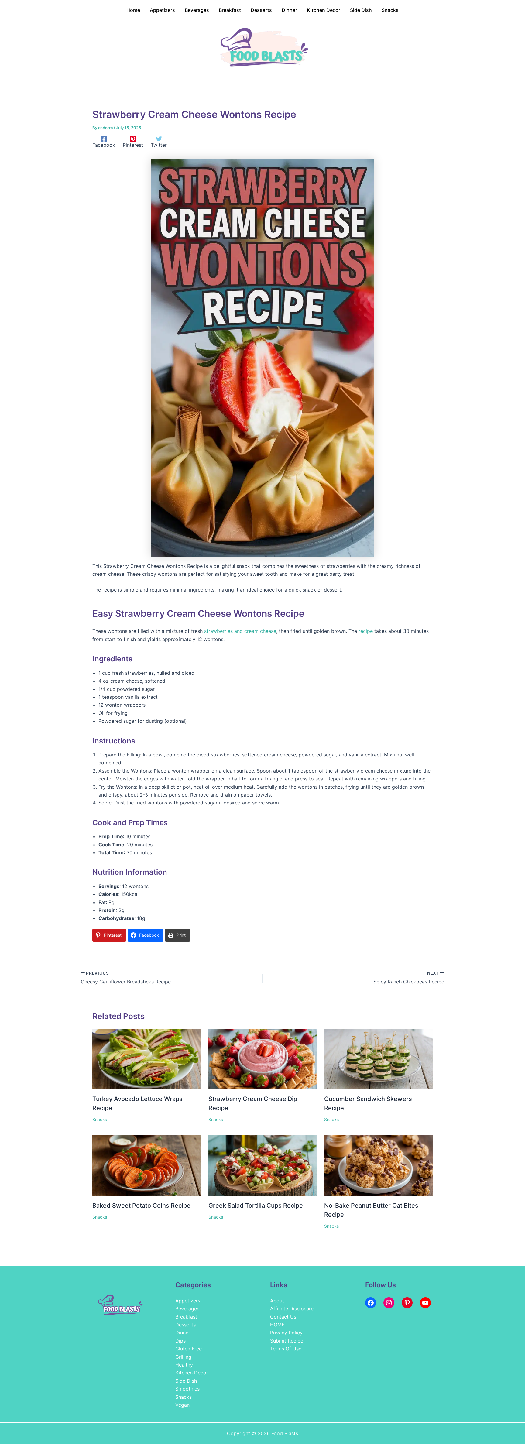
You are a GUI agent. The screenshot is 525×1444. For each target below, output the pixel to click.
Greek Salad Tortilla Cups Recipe (255, 1205)
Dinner (182, 1332)
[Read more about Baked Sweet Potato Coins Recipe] (146, 1165)
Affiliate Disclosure (292, 1308)
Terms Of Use (285, 1349)
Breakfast (186, 1317)
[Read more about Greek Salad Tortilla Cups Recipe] (262, 1165)
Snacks (99, 1119)
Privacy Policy (286, 1332)
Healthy (184, 1365)
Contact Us (283, 1317)
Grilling (183, 1357)
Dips (180, 1341)
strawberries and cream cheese (240, 631)
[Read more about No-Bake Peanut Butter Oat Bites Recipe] (378, 1165)
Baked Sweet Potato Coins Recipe (141, 1205)
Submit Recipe (286, 1341)
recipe (366, 631)
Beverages (187, 1308)
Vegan (182, 1405)
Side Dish (186, 1381)
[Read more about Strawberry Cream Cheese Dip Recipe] (262, 1058)
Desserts (185, 1325)
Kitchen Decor (191, 1373)
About (277, 1301)
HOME (277, 1325)
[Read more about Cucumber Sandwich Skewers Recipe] (378, 1058)
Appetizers (187, 1301)
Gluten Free (188, 1349)
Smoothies (187, 1389)
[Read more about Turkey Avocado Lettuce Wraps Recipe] (146, 1058)
